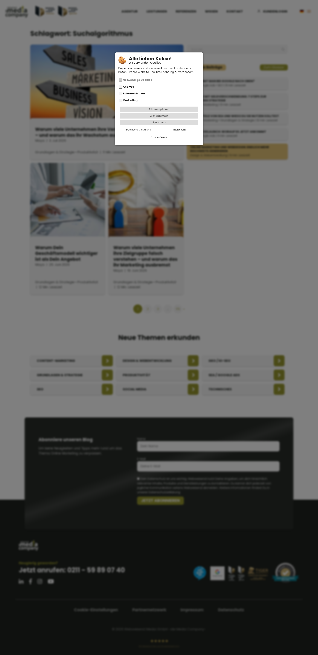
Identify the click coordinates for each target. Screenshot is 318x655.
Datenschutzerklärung (138, 129)
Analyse (128, 87)
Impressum (179, 129)
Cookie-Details (159, 137)
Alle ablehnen (159, 116)
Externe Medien (134, 93)
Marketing (130, 100)
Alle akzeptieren (159, 109)
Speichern (159, 122)
